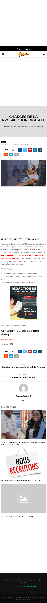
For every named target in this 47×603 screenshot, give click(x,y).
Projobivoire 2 (7, 144)
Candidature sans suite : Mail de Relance (23, 367)
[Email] (29, 49)
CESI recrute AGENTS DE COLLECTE (17, 516)
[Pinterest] (24, 49)
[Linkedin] (27, 49)
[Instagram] (22, 49)
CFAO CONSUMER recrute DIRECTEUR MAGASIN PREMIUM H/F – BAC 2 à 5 (23, 443)
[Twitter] (19, 49)
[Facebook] (17, 49)
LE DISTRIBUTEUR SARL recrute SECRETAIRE (21, 481)
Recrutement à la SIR (23, 377)
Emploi (3, 142)
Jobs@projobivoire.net (28, 586)
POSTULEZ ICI (6, 339)
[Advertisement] (23, 23)
